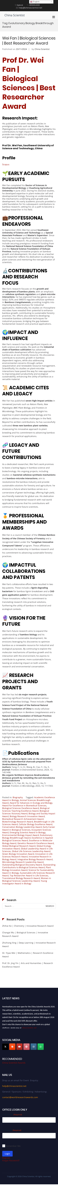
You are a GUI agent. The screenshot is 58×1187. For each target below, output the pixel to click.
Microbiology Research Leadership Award (23, 862)
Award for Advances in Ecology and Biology (31, 802)
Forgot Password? (10, 1160)
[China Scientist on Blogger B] (12, 1046)
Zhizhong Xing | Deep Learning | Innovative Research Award (29, 944)
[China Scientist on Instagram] (33, 1046)
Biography (18, 797)
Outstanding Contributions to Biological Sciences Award (28, 866)
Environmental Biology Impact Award (20, 835)
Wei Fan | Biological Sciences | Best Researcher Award (28, 41)
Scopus (5, 164)
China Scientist (14, 15)
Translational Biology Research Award (21, 878)
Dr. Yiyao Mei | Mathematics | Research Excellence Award (27, 954)
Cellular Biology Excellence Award (35, 824)
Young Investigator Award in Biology (24, 882)
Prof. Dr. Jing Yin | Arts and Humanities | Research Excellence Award (27, 965)
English (35, 2)
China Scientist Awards (13, 1062)
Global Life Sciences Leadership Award (31, 851)
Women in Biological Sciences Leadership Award (26, 879)
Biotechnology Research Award (17, 821)
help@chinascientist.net (14, 1086)
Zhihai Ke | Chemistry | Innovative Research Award (28, 925)
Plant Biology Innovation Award (26, 868)
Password (11, 1130)
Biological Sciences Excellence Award (20, 808)
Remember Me (13, 1146)
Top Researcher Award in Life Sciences (29, 875)
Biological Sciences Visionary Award (25, 812)
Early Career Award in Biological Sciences (28, 828)
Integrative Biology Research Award (35, 859)
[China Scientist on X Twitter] (5, 1046)
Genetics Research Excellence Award (35, 843)
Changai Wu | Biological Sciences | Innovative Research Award (25, 934)
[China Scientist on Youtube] (19, 1046)
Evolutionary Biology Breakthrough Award (27, 836)
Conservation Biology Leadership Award (22, 827)
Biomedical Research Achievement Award (23, 819)
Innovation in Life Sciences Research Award (27, 855)
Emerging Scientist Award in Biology (28, 832)
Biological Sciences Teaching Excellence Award (26, 809)
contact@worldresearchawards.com (20, 1097)
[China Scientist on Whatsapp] (40, 1046)
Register (6, 1157)
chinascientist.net (29, 1027)
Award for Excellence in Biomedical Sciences (24, 805)
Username (12, 1114)
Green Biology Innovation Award (18, 853)
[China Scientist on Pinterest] (26, 1046)
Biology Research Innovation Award (27, 816)
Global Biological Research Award (19, 845)
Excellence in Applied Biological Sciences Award (27, 839)
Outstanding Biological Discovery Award (22, 864)
